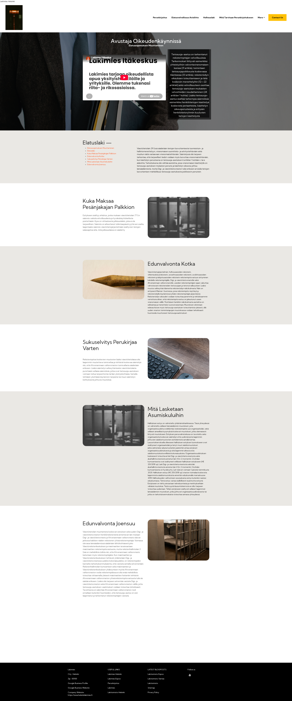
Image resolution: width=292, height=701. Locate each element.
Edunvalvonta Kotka (95, 156)
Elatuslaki (91, 151)
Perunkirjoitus (160, 17)
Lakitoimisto (153, 683)
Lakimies (111, 688)
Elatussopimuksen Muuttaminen (100, 148)
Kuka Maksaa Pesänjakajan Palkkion (101, 153)
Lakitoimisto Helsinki (116, 692)
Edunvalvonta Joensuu (96, 164)
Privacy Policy (153, 692)
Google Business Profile (78, 683)
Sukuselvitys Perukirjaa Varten (100, 159)
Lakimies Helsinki (115, 674)
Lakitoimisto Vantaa (156, 679)
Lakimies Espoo (114, 679)
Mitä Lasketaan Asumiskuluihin (99, 162)
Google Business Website (79, 688)
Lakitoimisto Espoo (156, 674)
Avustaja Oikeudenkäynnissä (146, 41)
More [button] (260, 17)
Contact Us (277, 17)
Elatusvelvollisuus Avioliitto (185, 17)
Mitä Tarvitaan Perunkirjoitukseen (236, 17)
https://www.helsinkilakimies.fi (80, 695)
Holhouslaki (209, 17)
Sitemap (151, 688)
